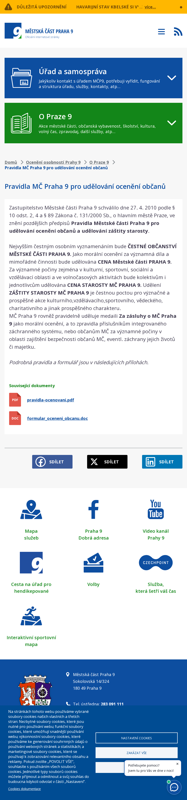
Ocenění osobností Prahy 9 (53, 162)
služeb (31, 538)
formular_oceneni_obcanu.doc (57, 418)
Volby (93, 584)
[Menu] (161, 30)
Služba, (156, 584)
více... (150, 7)
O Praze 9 (99, 162)
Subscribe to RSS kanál (178, 31)
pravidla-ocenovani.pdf (50, 400)
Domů (11, 162)
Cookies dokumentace (24, 789)
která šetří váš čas (155, 591)
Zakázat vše (137, 753)
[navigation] (93, 78)
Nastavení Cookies (136, 738)
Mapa (31, 531)
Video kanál (156, 531)
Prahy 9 (156, 538)
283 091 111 (112, 704)
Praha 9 (93, 531)
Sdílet (56, 461)
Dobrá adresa (93, 538)
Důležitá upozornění (41, 7)
